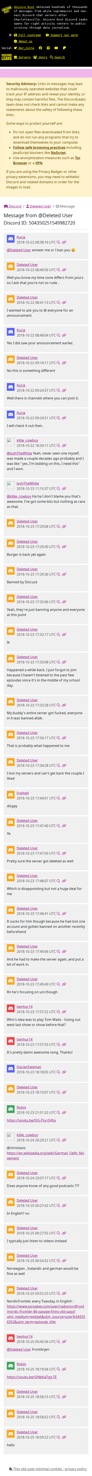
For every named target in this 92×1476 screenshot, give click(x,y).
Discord (14, 206)
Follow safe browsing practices (39, 147)
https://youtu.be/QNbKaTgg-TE (32, 1377)
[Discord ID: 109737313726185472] (11, 1109)
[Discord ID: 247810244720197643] (11, 794)
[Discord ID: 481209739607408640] (11, 1068)
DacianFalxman (29, 1067)
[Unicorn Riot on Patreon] (64, 48)
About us (24, 41)
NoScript (58, 152)
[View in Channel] (58, 242)
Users (42, 57)
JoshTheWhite (28, 483)
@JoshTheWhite (19, 453)
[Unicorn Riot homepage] (6, 9)
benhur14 (25, 1006)
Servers (24, 57)
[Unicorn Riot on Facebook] (40, 48)
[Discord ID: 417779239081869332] (11, 441)
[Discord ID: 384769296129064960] (11, 238)
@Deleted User (19, 250)
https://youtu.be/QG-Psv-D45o (31, 1120)
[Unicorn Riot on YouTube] (56, 48)
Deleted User (40, 206)
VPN (38, 163)
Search (59, 57)
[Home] (6, 57)
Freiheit (23, 793)
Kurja (21, 237)
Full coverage (29, 35)
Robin (21, 1107)
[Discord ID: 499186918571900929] (11, 1008)
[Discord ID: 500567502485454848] (11, 485)
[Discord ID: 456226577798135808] (11, 266)
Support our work (63, 35)
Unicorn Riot (24, 7)
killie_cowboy (27, 440)
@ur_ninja (25, 48)
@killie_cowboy (19, 496)
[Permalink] (64, 242)
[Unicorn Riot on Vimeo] (48, 48)
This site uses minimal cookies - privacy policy (49, 1469)
